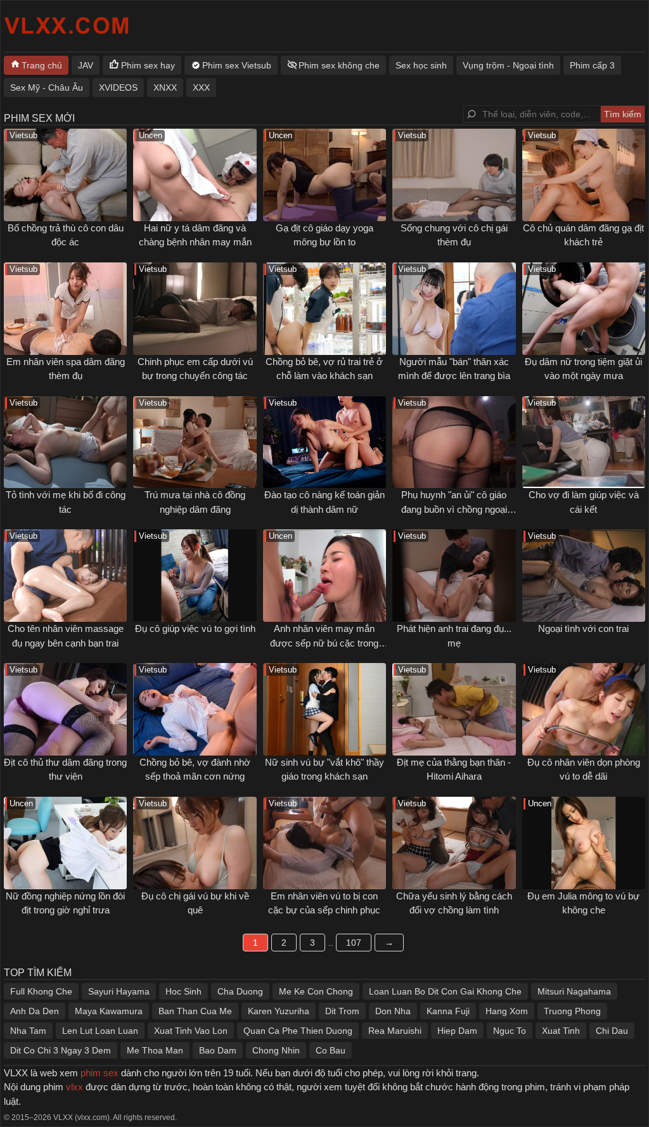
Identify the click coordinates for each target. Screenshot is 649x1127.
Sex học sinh (421, 65)
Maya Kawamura (109, 1011)
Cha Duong (240, 991)
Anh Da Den (34, 1011)
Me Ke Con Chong (316, 991)
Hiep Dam (457, 1031)
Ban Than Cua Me (195, 1011)
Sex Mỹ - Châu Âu (46, 87)
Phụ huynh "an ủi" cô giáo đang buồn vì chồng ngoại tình (454, 509)
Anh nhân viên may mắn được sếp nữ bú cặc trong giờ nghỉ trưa (324, 642)
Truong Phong (572, 1011)
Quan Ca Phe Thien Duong (297, 1031)
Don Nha (393, 1011)
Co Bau (330, 1050)
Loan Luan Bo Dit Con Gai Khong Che (445, 991)
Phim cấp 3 (592, 65)
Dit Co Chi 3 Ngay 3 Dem (60, 1050)
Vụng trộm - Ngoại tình (508, 65)
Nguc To (509, 1031)
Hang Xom (506, 1011)
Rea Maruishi (394, 1031)
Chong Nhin (276, 1050)
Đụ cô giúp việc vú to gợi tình (195, 628)
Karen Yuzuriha (278, 1011)
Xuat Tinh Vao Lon (191, 1031)
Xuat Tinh (561, 1031)
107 (353, 942)
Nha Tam (28, 1031)
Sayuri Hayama (119, 991)
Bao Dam (217, 1050)
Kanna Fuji (448, 1011)
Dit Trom (342, 1011)
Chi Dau (612, 1031)
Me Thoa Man (155, 1050)
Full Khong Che (41, 991)
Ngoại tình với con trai (583, 628)
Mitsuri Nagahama (574, 991)
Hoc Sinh (183, 991)
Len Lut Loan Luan (100, 1031)
